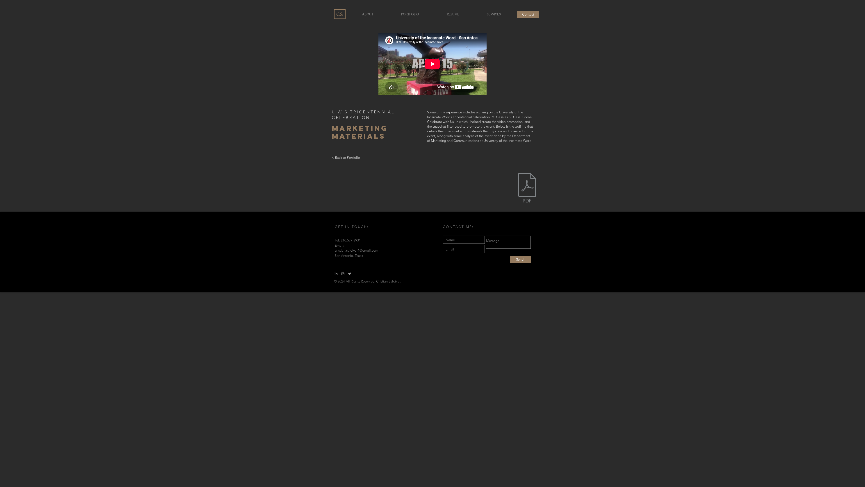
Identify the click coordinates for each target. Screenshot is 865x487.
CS (339, 14)
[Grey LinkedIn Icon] (336, 274)
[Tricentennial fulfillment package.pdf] (527, 188)
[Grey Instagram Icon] (343, 274)
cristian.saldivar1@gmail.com (356, 250)
